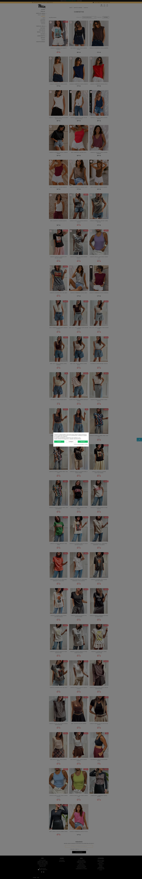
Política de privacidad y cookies (81, 444)
